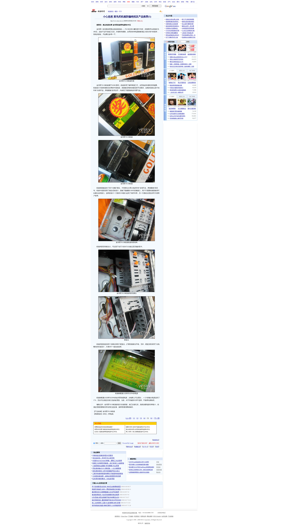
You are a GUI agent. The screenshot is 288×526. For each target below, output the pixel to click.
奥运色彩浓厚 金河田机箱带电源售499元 (138, 429)
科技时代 (110, 11)
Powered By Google (128, 443)
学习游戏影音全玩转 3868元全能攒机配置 (106, 486)
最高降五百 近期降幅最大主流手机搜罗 (105, 492)
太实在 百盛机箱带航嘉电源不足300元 (105, 431)
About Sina (124, 516)
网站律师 (149, 516)
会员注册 (164, 516)
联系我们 (137, 516)
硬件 (116, 11)
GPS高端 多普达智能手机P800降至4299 (105, 497)
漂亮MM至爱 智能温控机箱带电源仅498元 (106, 429)
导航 (187, 1)
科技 (119, 1)
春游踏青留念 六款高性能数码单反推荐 (105, 495)
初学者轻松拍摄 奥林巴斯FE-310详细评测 (106, 505)
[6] (151, 418)
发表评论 (155, 440)
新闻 (97, 1)
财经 (110, 1)
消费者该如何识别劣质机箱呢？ (103, 427)
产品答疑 (170, 516)
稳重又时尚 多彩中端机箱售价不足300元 (138, 427)
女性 (151, 1)
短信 (173, 1)
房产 (142, 1)
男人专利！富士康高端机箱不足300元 (137, 431)
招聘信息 (143, 516)
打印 (151, 446)
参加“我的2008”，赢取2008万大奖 (148, 443)
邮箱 (182, 1)
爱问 (178, 1)
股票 (115, 1)
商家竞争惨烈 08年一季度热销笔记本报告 (106, 489)
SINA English (157, 516)
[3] (141, 418)
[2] (137, 418)
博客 (124, 1)
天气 (169, 1)
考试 (160, 1)
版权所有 (147, 523)
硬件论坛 (129, 446)
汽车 (137, 1)
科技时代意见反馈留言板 (129, 513)
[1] (134, 418)
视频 (133, 1)
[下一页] (157, 418)
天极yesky (140, 21)
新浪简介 (117, 516)
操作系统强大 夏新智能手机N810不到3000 (106, 500)
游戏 (146, 1)
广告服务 (130, 516)
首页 (92, 1)
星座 (164, 1)
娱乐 (106, 1)
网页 (97, 443)
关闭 (157, 446)
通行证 (193, 1)
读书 (155, 1)
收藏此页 (137, 446)
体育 (101, 1)
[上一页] (128, 418)
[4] (144, 418)
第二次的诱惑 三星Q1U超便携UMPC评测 (106, 503)
